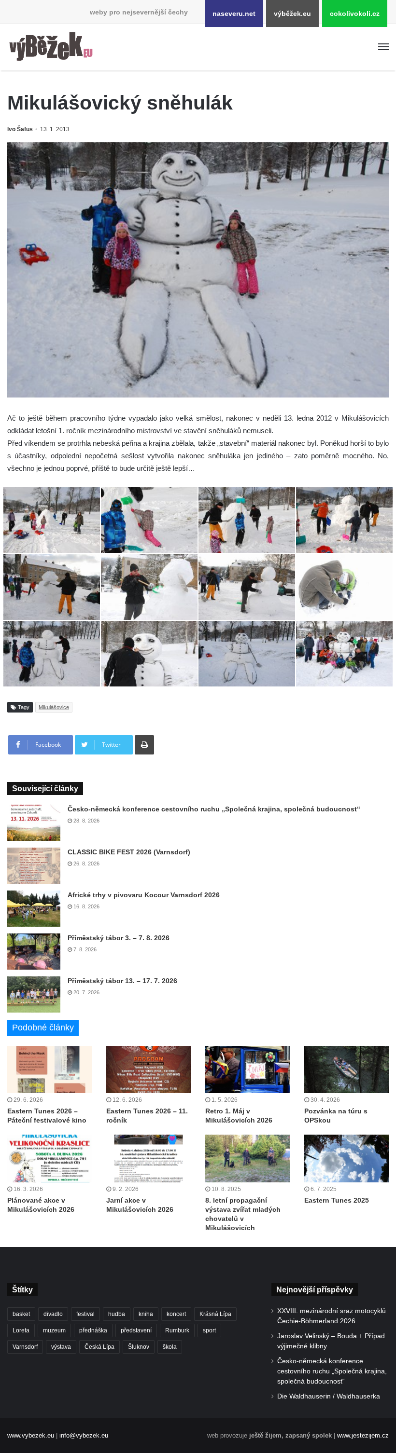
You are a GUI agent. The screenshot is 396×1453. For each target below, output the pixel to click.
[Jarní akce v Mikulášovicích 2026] (148, 1158)
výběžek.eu (292, 13)
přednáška (93, 1330)
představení (136, 1330)
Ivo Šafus (20, 129)
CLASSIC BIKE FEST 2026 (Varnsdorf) (129, 852)
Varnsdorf (25, 1346)
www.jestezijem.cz (363, 1435)
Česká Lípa (99, 1346)
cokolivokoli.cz (355, 13)
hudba (116, 1314)
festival (85, 1314)
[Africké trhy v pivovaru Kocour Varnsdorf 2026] (33, 909)
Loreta (21, 1330)
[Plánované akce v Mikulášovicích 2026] (49, 1158)
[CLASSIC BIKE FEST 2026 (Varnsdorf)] (33, 866)
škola (170, 1346)
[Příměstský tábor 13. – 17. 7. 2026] (33, 994)
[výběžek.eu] (53, 47)
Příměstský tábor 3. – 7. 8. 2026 (119, 938)
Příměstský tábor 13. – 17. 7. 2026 (122, 981)
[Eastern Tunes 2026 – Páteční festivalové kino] (49, 1070)
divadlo (53, 1314)
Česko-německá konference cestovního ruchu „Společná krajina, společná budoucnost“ (214, 809)
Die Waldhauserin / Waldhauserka (328, 1396)
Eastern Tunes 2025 (336, 1200)
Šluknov (138, 1346)
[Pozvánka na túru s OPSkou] (346, 1070)
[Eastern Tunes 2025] (346, 1158)
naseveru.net (233, 13)
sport (209, 1330)
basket (21, 1314)
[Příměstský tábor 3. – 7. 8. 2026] (33, 951)
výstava (61, 1346)
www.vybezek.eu (30, 1435)
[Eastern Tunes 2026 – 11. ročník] (148, 1070)
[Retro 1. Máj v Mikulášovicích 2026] (247, 1070)
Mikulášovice (54, 707)
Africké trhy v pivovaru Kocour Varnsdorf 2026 (144, 895)
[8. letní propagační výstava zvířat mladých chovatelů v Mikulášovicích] (247, 1158)
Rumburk (177, 1330)
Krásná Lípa (215, 1314)
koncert (176, 1314)
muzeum (54, 1330)
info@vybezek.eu (83, 1435)
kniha (146, 1314)
